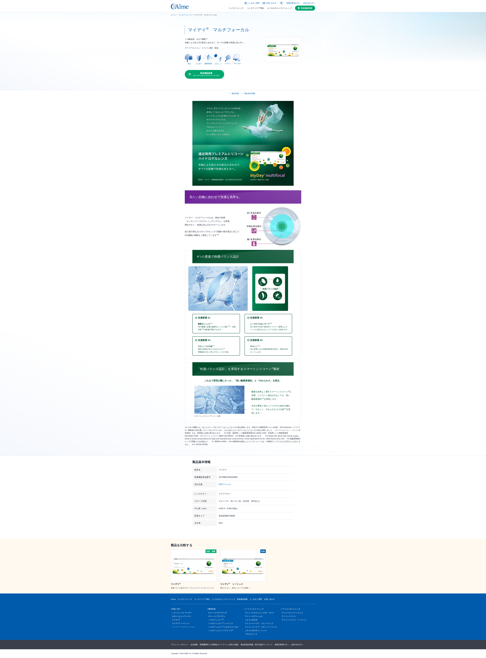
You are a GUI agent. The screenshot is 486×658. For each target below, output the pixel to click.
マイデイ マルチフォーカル (183, 627)
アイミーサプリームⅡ (254, 616)
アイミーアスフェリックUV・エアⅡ (259, 613)
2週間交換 (211, 609)
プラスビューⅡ (251, 634)
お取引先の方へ (309, 3)
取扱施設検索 (306, 8)
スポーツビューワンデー (181, 616)
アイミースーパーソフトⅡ (292, 613)
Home (173, 599)
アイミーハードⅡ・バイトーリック (259, 623)
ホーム (173, 15)
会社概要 (194, 645)
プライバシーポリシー (180, 645)
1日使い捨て (176, 609)
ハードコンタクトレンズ (254, 609)
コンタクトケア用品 (255, 8)
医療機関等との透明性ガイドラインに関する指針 (219, 645)
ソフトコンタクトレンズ (290, 609)
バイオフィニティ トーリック (220, 623)
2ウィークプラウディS (217, 613)
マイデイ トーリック (180, 623)
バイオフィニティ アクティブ (220, 630)
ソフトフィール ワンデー (182, 613)
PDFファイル (225, 484)
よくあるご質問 (253, 3)
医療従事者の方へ (294, 3)
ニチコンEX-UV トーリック (256, 630)
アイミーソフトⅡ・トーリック (294, 620)
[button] (281, 3)
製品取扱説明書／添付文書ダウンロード (257, 645)
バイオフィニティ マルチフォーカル (223, 627)
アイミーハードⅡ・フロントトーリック (261, 627)
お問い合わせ (271, 3)
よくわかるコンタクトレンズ (279, 8)
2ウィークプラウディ (216, 616)
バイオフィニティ (216, 620)
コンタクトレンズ (236, 8)
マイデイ (176, 620)
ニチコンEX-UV (251, 620)
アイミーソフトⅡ (289, 616)
